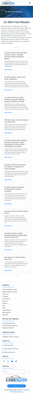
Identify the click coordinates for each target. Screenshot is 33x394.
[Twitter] (16, 361)
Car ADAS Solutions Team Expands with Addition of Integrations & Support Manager (15, 167)
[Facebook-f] (4, 361)
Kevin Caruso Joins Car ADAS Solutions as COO (16, 212)
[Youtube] (12, 361)
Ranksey (21, 392)
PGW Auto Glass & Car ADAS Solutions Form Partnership (16, 121)
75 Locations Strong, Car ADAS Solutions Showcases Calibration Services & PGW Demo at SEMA (14, 99)
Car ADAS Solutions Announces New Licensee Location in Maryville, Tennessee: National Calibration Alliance (15, 56)
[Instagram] (8, 361)
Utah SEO (24, 390)
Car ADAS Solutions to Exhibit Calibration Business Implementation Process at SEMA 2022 (15, 235)
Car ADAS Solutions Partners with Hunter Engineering (14, 78)
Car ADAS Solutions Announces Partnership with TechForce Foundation (14, 189)
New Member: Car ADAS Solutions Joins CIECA (14, 258)
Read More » (8, 69)
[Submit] (29, 372)
